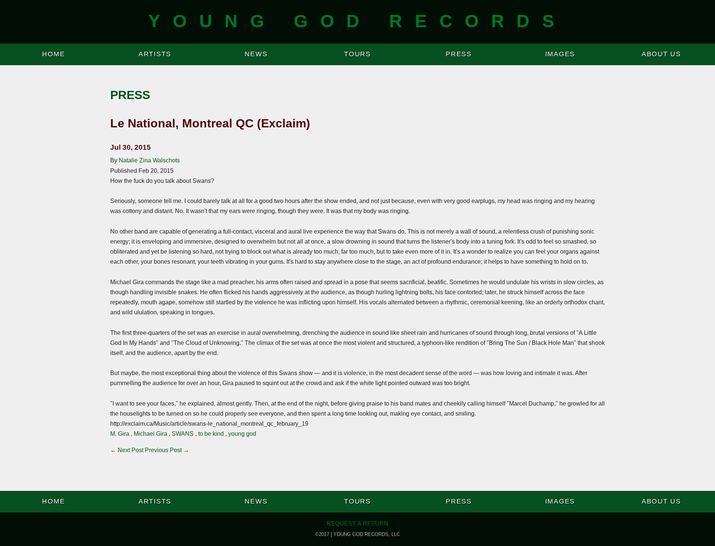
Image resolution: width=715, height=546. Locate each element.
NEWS (256, 54)
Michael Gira (150, 434)
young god (242, 434)
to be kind (211, 434)
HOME (53, 54)
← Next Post (126, 450)
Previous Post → (167, 450)
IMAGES (560, 54)
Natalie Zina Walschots (149, 160)
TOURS (357, 54)
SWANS (183, 434)
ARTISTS (155, 54)
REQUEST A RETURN (357, 523)
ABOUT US (661, 54)
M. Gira (119, 434)
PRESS (459, 54)
